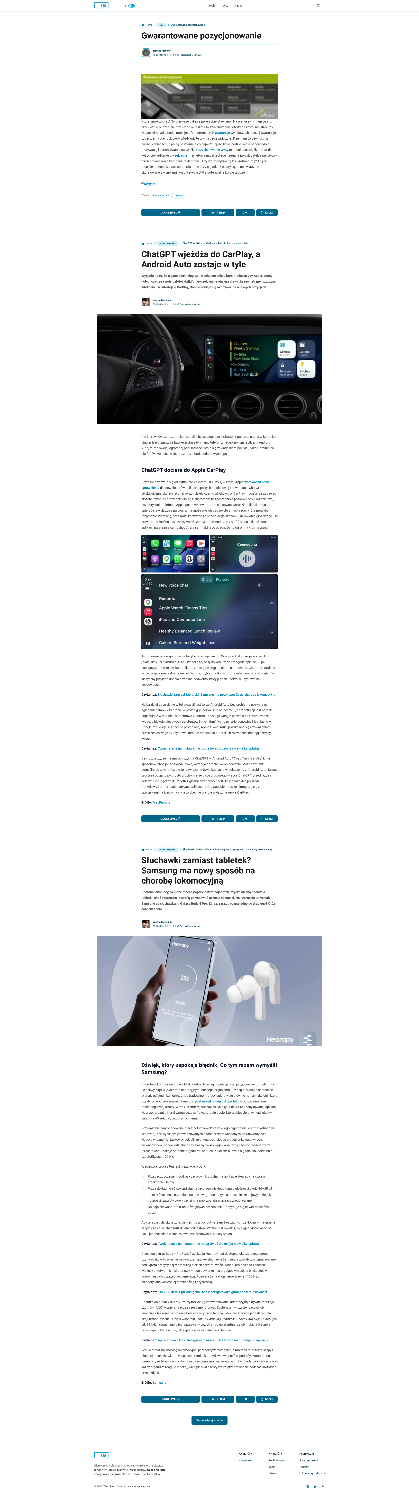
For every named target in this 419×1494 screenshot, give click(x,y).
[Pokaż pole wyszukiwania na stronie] (318, 5)
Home (149, 24)
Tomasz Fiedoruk (162, 51)
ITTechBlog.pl (110, 1486)
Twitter (216, 212)
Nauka (238, 5)
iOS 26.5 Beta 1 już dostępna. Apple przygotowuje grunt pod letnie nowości (212, 1292)
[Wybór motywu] (130, 6)
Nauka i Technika (167, 243)
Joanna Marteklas (162, 300)
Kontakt (304, 1466)
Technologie (276, 1460)
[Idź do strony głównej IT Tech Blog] (134, 1457)
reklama (181, 155)
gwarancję (222, 133)
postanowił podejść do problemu (218, 1101)
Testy (224, 5)
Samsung (159, 1383)
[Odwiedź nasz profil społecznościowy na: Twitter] (315, 1486)
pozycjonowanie (161, 195)
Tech (212, 5)
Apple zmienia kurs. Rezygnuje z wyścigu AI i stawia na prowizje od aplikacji (213, 1340)
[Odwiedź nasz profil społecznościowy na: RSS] (323, 1486)
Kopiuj (269, 212)
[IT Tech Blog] (101, 5)
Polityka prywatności (312, 1473)
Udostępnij (169, 212)
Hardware (245, 1460)
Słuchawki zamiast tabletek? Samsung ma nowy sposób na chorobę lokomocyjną (216, 695)
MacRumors (161, 802)
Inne (161, 25)
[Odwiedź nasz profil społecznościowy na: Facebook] (307, 1486)
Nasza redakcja (308, 1460)
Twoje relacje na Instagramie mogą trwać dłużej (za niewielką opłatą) (208, 748)
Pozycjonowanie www (212, 150)
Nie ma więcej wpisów (209, 1420)
